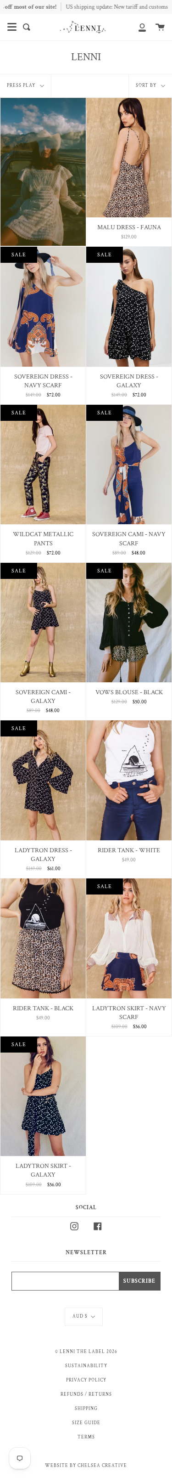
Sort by (147, 85)
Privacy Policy (86, 1380)
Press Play (22, 85)
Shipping (86, 1408)
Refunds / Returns (86, 1394)
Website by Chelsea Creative (86, 1465)
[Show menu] (12, 27)
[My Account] (137, 27)
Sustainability (86, 1366)
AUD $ (80, 1316)
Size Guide (86, 1423)
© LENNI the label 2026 (86, 1351)
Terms (86, 1437)
